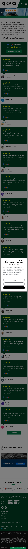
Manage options (14, 284)
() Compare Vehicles (19, 547)
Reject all (14, 280)
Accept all (14, 288)
